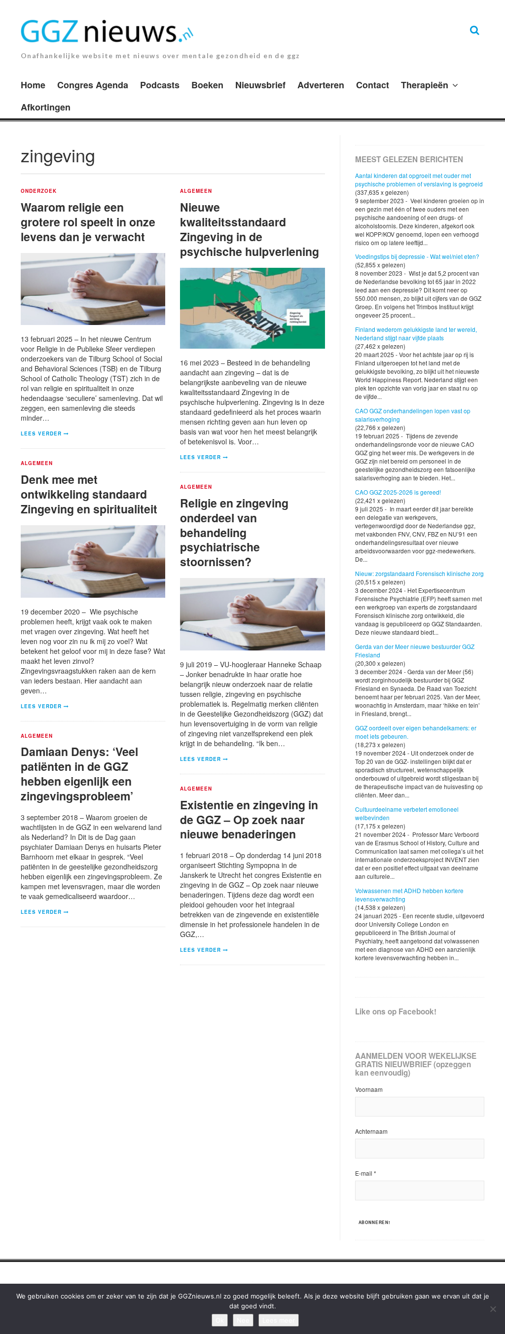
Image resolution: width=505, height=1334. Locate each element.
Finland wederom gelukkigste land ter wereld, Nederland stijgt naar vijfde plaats (416, 333)
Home (33, 84)
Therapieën (424, 84)
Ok (220, 1320)
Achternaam (371, 1131)
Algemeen (196, 191)
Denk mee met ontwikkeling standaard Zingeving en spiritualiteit (89, 494)
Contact (372, 84)
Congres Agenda (92, 84)
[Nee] (493, 1309)
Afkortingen (46, 107)
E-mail (365, 1173)
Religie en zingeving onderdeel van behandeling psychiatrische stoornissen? (234, 532)
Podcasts (160, 84)
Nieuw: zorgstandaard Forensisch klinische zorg (419, 573)
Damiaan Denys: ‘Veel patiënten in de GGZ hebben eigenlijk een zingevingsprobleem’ (79, 773)
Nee (243, 1320)
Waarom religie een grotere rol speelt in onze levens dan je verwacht (88, 222)
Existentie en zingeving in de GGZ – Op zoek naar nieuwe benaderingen (249, 819)
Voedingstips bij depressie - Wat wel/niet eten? (417, 256)
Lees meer (278, 1320)
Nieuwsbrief (260, 84)
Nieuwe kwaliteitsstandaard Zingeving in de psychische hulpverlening (249, 229)
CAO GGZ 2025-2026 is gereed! (398, 492)
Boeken (207, 84)
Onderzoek (39, 191)
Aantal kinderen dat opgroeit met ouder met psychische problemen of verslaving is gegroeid (419, 179)
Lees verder (41, 433)
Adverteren (320, 84)
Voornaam (369, 1089)
